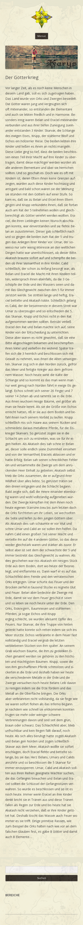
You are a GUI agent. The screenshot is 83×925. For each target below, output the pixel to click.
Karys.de (42, 17)
